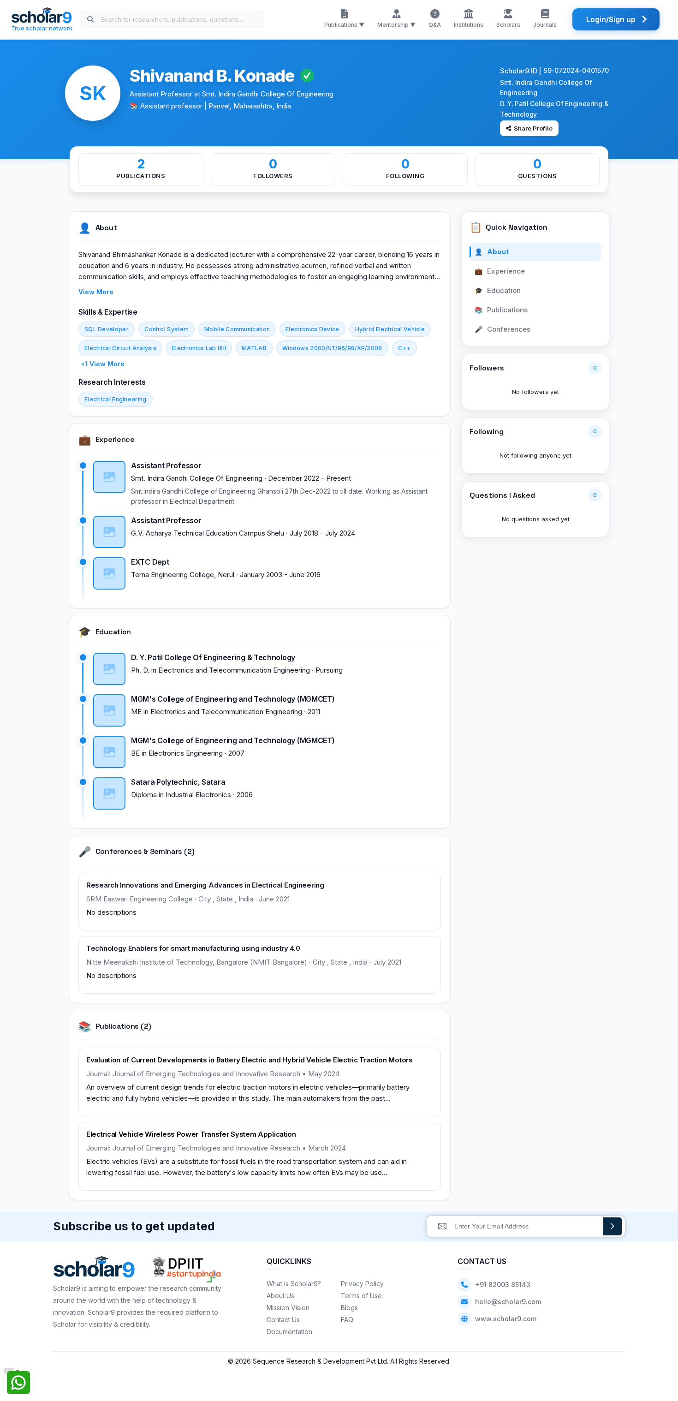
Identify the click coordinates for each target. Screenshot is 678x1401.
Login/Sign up (611, 19)
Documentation (289, 1331)
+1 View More (103, 364)
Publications (501, 309)
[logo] (94, 1269)
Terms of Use (361, 1296)
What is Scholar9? (294, 1284)
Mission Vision (288, 1308)
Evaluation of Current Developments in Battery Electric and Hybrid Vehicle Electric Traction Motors (249, 1059)
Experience (500, 271)
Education (498, 290)
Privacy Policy (362, 1284)
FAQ (347, 1319)
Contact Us (283, 1319)
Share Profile (533, 128)
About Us (280, 1296)
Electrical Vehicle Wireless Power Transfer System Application (191, 1134)
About (492, 251)
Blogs (349, 1308)
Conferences (503, 329)
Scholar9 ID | (520, 70)
